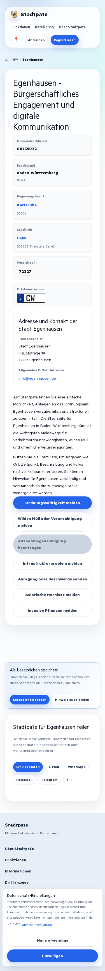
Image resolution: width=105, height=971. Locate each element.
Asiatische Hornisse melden (52, 594)
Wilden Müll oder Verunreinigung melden (50, 522)
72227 (25, 271)
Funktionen (20, 27)
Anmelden (36, 40)
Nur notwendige (52, 940)
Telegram (49, 780)
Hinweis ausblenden (72, 699)
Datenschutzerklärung (36, 925)
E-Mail (54, 767)
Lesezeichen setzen (29, 699)
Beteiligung (44, 27)
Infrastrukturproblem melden (52, 563)
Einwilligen (52, 955)
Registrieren (65, 40)
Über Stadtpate (72, 27)
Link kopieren (28, 767)
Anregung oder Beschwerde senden (52, 579)
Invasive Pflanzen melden (53, 610)
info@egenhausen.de (37, 378)
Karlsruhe (27, 204)
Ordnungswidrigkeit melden (52, 502)
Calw (21, 238)
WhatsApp (77, 767)
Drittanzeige (17, 882)
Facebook (24, 780)
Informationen (18, 871)
